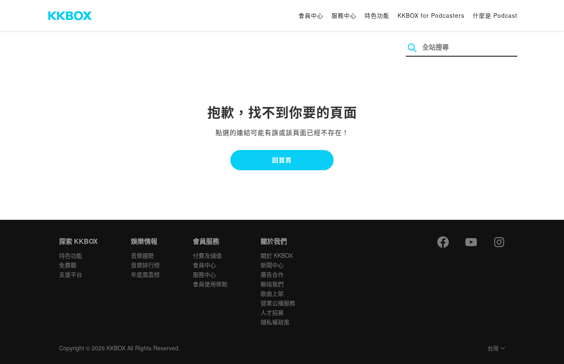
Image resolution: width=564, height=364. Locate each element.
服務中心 (344, 15)
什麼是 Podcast (495, 15)
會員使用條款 (210, 284)
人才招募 (272, 312)
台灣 (493, 348)
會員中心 (311, 15)
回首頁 (282, 159)
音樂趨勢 (142, 255)
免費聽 (67, 265)
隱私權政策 (275, 322)
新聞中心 (272, 265)
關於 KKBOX (277, 255)
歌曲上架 (272, 293)
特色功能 (377, 15)
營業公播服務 (278, 303)
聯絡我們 (272, 284)
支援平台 (70, 274)
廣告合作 (272, 274)
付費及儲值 (207, 255)
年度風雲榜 (145, 274)
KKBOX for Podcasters (431, 15)
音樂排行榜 (145, 265)
